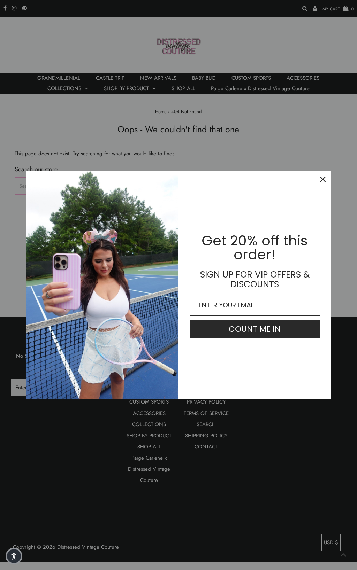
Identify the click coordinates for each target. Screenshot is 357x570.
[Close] (322, 179)
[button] (14, 556)
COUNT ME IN (255, 329)
